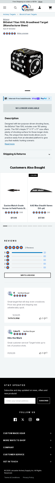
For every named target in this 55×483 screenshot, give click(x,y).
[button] (40, 318)
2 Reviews (22, 33)
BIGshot (6, 19)
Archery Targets (9, 14)
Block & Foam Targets (28, 14)
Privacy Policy (28, 477)
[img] (4, 33)
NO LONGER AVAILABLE (27, 108)
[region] (25, 252)
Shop (40, 2)
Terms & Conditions (12, 477)
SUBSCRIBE (43, 401)
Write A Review (28, 275)
